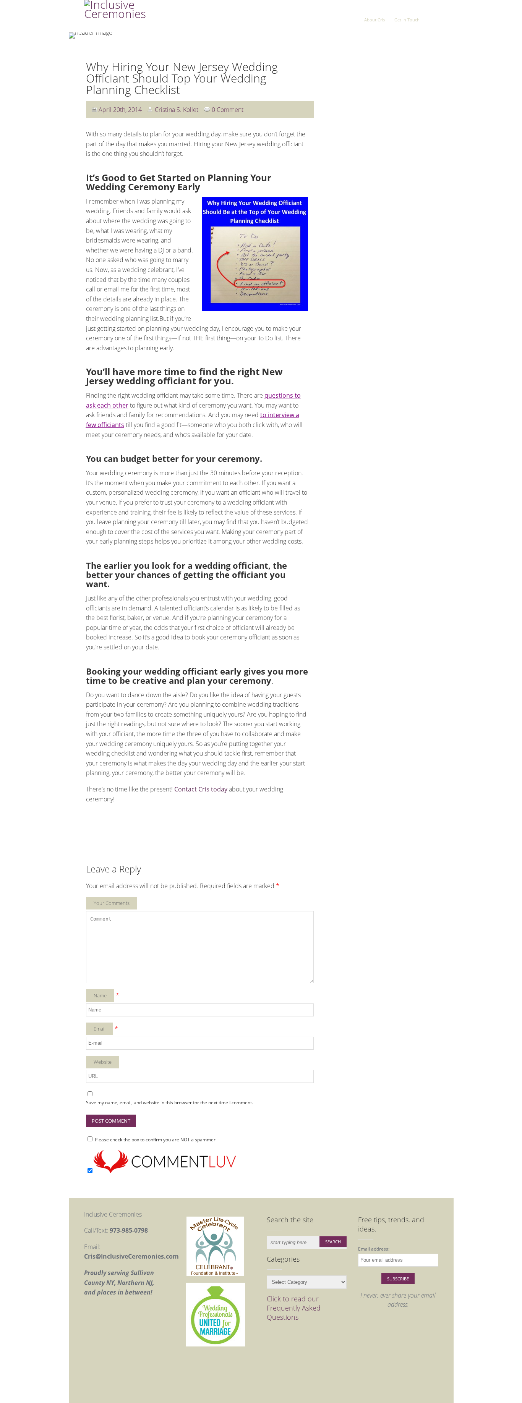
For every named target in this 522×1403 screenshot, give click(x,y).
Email (99, 1028)
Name (100, 995)
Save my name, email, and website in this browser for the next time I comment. (169, 1102)
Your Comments (112, 903)
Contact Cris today (201, 789)
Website (103, 1061)
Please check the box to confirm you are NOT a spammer (155, 1139)
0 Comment (227, 109)
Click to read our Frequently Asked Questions (294, 1308)
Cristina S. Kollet (176, 109)
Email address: (373, 1249)
